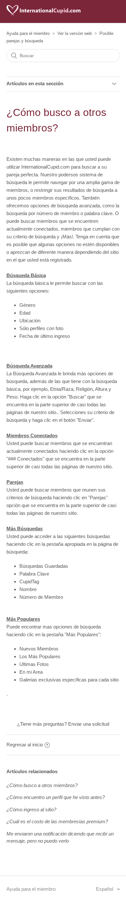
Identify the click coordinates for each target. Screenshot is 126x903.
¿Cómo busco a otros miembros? (42, 785)
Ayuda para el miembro (28, 33)
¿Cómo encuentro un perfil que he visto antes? (55, 797)
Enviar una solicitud (88, 724)
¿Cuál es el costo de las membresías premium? (57, 821)
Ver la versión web (75, 33)
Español (105, 889)
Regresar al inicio (24, 744)
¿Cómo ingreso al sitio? (31, 809)
